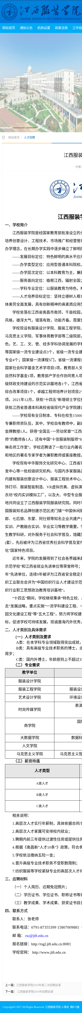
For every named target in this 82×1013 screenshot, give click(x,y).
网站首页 (8, 28)
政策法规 (61, 28)
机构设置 (43, 28)
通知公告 (26, 28)
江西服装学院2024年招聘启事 (34, 991)
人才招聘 (29, 137)
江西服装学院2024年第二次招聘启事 (38, 985)
